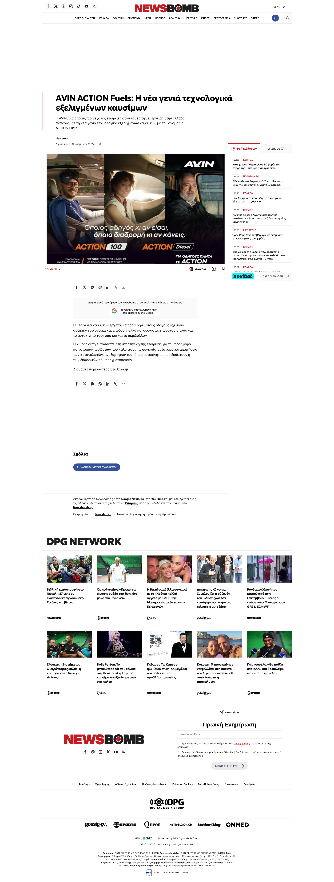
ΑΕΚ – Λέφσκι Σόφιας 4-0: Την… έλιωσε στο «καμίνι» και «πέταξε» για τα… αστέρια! (259, 183)
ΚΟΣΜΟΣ (160, 18)
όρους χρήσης (242, 743)
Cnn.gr (122, 369)
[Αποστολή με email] (123, 287)
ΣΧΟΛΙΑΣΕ (200, 268)
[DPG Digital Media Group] (167, 804)
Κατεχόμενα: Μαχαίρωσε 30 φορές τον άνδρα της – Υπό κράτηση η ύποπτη (256, 166)
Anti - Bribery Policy (209, 784)
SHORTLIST (240, 18)
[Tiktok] (78, 6)
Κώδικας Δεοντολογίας (154, 784)
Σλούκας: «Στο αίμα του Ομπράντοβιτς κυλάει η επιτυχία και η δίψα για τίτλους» (64, 670)
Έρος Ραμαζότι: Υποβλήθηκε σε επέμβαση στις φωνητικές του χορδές (258, 236)
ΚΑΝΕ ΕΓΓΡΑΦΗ (226, 765)
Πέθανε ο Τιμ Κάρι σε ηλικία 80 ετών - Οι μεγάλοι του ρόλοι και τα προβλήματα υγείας (167, 670)
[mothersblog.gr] (209, 824)
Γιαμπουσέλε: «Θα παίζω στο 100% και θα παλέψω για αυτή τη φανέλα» (265, 668)
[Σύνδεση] (275, 17)
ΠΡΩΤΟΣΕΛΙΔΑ (222, 18)
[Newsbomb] (104, 740)
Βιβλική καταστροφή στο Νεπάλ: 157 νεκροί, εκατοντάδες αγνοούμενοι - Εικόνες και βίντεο (66, 595)
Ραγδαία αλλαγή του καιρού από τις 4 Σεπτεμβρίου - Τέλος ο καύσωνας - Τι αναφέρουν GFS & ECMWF (266, 598)
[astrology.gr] (181, 824)
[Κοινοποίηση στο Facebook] (76, 287)
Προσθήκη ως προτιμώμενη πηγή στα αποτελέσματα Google (138, 311)
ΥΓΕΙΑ (148, 18)
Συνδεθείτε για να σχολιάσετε (97, 467)
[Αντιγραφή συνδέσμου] (214, 269)
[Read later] (223, 269)
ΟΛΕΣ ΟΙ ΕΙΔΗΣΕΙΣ (85, 18)
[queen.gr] (153, 824)
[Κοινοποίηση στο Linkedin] (107, 287)
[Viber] (63, 6)
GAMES (255, 18)
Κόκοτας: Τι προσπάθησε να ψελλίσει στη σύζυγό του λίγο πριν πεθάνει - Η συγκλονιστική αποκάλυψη (215, 673)
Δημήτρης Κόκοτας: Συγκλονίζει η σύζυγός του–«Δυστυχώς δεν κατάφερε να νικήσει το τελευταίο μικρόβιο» (214, 598)
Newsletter (103, 514)
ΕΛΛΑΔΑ (104, 18)
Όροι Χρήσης (102, 784)
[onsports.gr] (124, 824)
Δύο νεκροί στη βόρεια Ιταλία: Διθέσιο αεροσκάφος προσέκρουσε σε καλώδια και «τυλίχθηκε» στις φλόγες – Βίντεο (259, 255)
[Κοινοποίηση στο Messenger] (92, 287)
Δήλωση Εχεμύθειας (126, 784)
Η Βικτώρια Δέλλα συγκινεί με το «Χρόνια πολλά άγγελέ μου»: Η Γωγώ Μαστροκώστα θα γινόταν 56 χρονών (167, 598)
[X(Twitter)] (55, 6)
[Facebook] (48, 6)
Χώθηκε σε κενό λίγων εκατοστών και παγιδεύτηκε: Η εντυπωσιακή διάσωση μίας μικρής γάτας (259, 218)
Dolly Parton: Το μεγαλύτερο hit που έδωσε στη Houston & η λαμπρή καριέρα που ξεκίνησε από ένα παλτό (116, 673)
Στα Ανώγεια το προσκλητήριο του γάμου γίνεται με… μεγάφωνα (258, 199)
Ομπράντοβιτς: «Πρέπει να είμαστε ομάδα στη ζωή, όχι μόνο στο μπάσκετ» (117, 593)
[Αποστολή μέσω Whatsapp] (100, 287)
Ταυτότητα (84, 784)
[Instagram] (71, 6)
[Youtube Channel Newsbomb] (86, 6)
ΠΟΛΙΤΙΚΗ (118, 18)
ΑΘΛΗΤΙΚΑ (175, 18)
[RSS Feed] (94, 6)
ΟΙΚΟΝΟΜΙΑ (134, 18)
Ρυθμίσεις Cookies (182, 784)
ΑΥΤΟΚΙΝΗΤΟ (52, 268)
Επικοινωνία (231, 784)
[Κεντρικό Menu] (286, 17)
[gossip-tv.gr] (96, 824)
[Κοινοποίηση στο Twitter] (84, 287)
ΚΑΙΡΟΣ (205, 18)
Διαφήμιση (249, 784)
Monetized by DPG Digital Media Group (178, 838)
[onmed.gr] (237, 824)
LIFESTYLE (191, 18)
